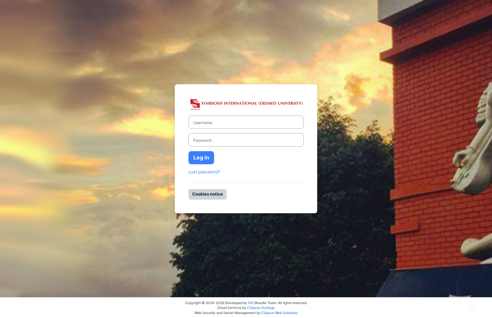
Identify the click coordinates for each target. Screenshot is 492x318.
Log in (201, 157)
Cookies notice (207, 194)
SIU (251, 303)
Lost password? (204, 172)
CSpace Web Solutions (279, 313)
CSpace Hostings (261, 307)
